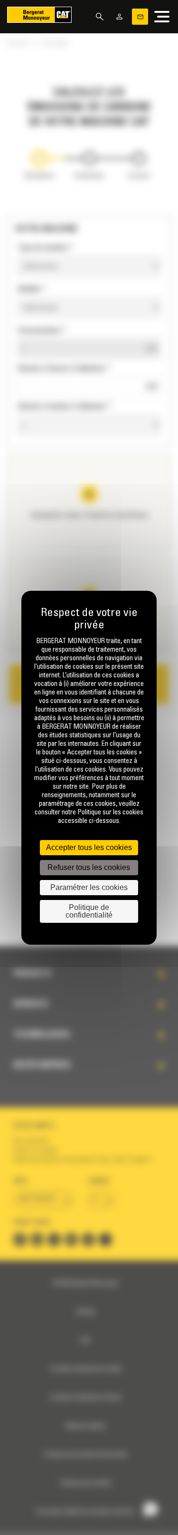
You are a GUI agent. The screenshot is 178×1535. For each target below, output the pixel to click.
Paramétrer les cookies (89, 887)
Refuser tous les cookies (88, 867)
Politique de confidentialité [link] (89, 911)
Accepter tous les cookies (89, 847)
